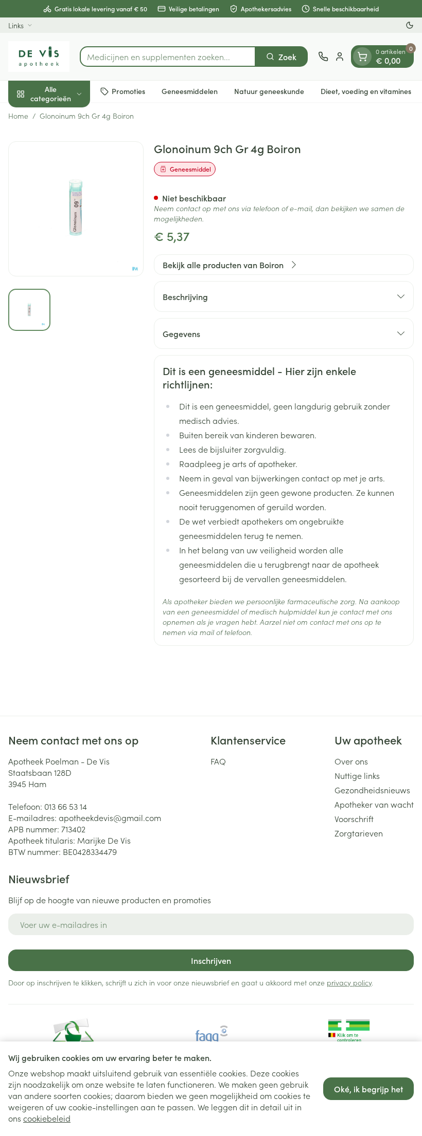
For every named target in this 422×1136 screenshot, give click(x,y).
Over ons (351, 761)
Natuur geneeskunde (269, 91)
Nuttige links (357, 775)
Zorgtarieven (359, 833)
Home (18, 115)
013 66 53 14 (65, 806)
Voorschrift (354, 818)
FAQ (218, 761)
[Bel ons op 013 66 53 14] (323, 56)
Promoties (128, 91)
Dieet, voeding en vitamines (366, 91)
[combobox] (168, 56)
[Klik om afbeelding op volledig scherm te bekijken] (76, 209)
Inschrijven (211, 960)
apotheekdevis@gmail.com (110, 817)
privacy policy (349, 982)
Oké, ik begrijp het (368, 1088)
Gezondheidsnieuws (372, 789)
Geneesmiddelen (190, 91)
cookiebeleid (47, 1118)
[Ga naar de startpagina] (38, 56)
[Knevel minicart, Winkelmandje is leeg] (362, 56)
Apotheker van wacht (374, 804)
